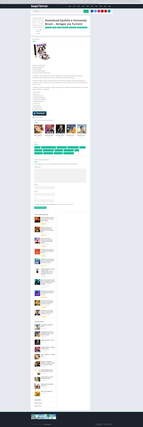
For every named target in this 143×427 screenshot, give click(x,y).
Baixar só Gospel (38, 403)
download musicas (68, 150)
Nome (36, 185)
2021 (92, 6)
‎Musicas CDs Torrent (82, 27)
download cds (38, 150)
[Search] (86, 11)
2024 (105, 6)
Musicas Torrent (58, 153)
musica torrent (38, 153)
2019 (83, 6)
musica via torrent (48, 153)
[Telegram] (109, 11)
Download (82, 147)
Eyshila (54, 27)
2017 (74, 6)
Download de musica (48, 150)
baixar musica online (73, 147)
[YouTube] (102, 11)
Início (69, 6)
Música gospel (73, 27)
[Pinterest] (105, 11)
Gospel (59, 27)
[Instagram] (98, 11)
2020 (87, 6)
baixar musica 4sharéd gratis (48, 147)
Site (35, 198)
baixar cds (37, 147)
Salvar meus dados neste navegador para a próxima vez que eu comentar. (54, 204)
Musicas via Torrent (68, 153)
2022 (96, 6)
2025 (109, 6)
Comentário (37, 167)
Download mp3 (58, 150)
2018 (79, 6)
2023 (101, 6)
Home (46, 17)
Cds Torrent (51, 17)
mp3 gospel (65, 27)
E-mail (36, 191)
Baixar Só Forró (38, 406)
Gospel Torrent (47, 424)
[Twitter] (95, 11)
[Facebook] (91, 11)
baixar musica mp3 (61, 147)
